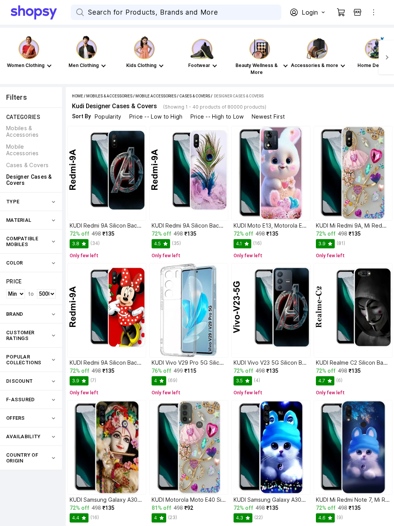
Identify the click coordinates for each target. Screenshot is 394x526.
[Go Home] (41, 12)
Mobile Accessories (155, 96)
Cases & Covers (194, 96)
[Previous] (7, 57)
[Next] (386, 57)
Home (77, 96)
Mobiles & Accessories (109, 96)
